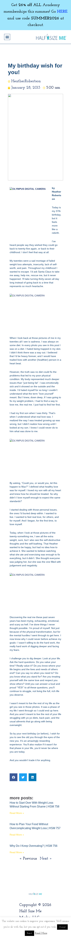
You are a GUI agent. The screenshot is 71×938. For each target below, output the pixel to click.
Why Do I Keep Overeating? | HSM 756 (33, 845)
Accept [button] (62, 927)
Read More (41, 933)
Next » (46, 859)
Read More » (17, 813)
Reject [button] (29, 933)
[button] (7, 37)
